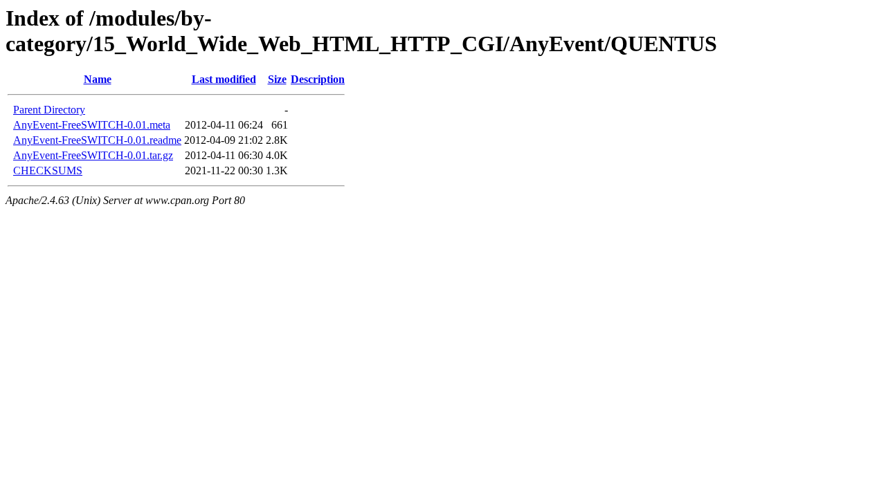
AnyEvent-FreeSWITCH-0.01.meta (91, 125)
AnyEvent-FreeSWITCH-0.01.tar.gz (93, 155)
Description (318, 79)
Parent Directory (49, 110)
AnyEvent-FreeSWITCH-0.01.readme (97, 140)
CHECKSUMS (47, 170)
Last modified (224, 79)
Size (277, 79)
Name (97, 79)
